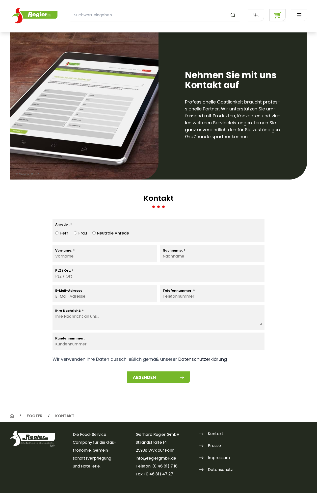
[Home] (12, 416)
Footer (34, 416)
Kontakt (215, 434)
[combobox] (155, 15)
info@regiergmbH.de (156, 458)
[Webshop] (277, 15)
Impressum (219, 458)
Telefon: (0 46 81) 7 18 (157, 466)
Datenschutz (220, 469)
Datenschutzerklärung (202, 359)
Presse (214, 445)
